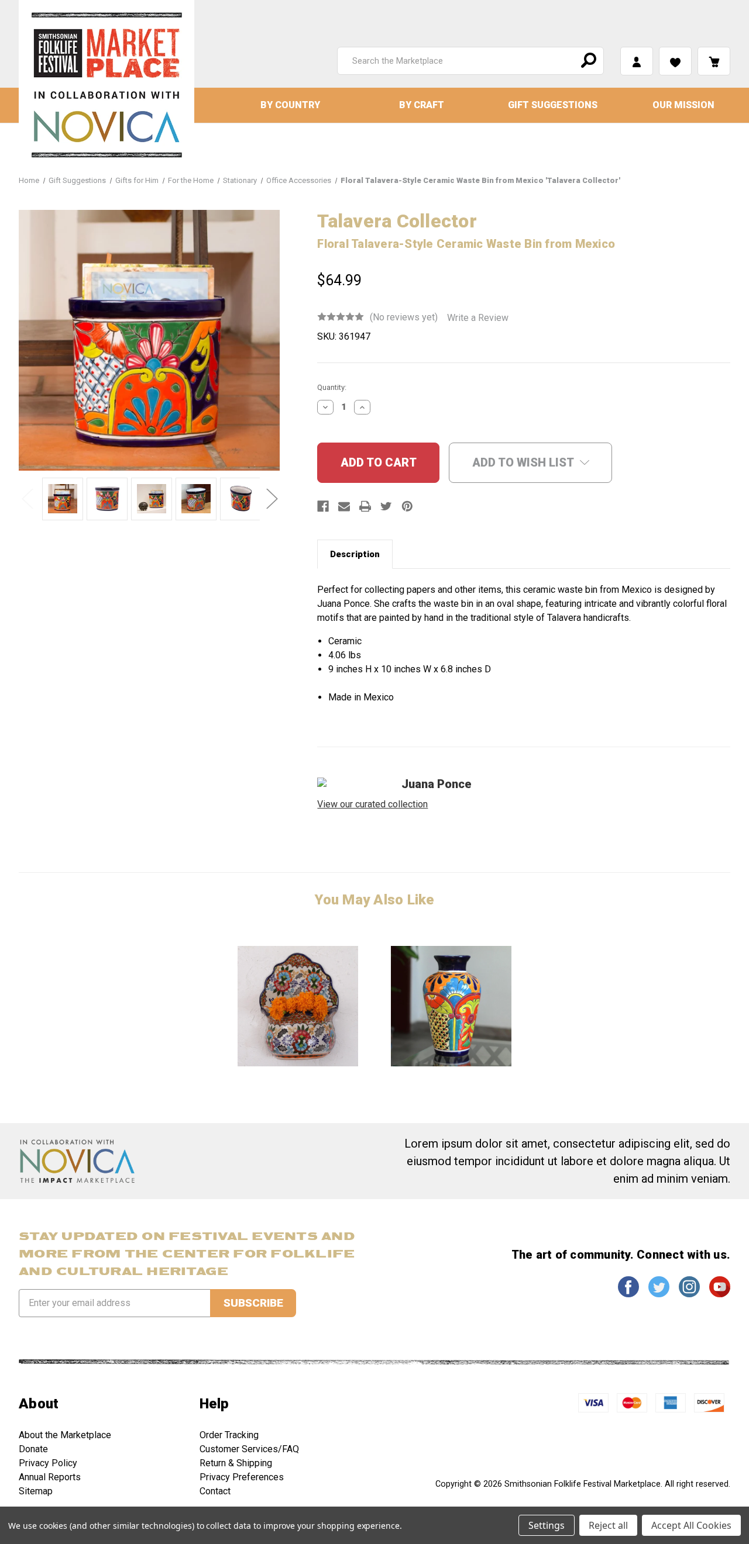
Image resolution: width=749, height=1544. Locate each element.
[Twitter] (386, 506)
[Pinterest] (407, 506)
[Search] (587, 61)
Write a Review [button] (478, 317)
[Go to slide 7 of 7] (27, 498)
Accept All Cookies (691, 1525)
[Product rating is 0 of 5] (340, 317)
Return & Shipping (236, 1463)
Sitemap (36, 1491)
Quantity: (331, 387)
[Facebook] (323, 506)
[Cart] (714, 61)
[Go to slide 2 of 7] (271, 498)
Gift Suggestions (552, 104)
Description (355, 554)
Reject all (608, 1525)
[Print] (365, 506)
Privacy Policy (48, 1463)
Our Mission (683, 104)
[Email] (344, 506)
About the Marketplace (65, 1435)
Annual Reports (50, 1477)
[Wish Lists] (675, 61)
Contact (215, 1491)
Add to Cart (298, 1005)
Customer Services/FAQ (249, 1449)
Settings (546, 1525)
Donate (33, 1449)
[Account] (636, 61)
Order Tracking (229, 1435)
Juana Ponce (436, 784)
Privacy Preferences (242, 1477)
